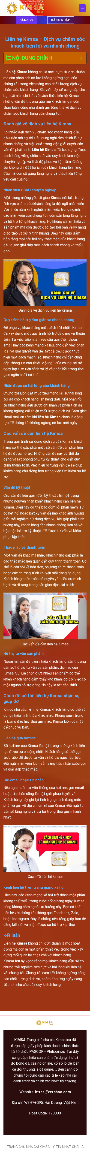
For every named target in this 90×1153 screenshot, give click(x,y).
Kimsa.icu (11, 961)
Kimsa (56, 198)
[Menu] (82, 8)
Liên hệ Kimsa (15, 72)
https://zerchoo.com (53, 1092)
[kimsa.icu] (26, 8)
